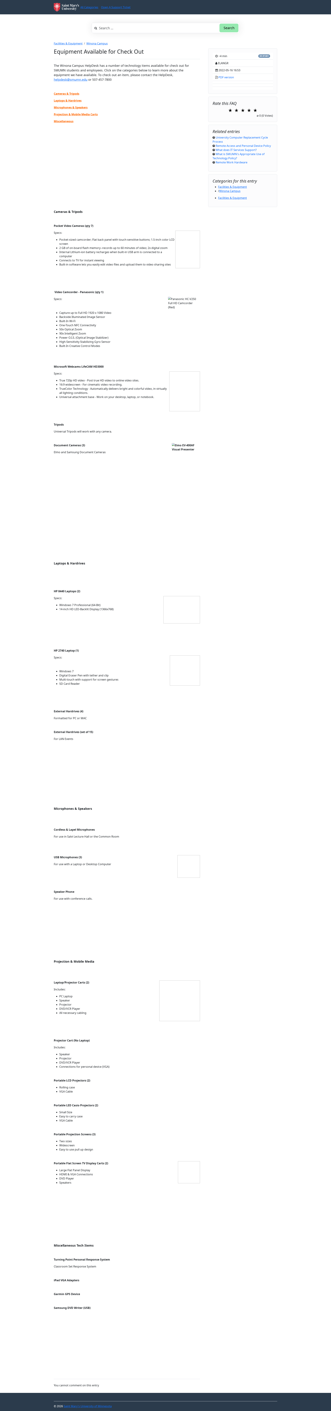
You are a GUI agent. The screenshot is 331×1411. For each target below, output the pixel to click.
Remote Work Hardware (231, 162)
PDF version (226, 77)
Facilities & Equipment (68, 43)
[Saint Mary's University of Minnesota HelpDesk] (66, 7)
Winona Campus (97, 43)
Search (229, 28)
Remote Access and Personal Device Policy (243, 146)
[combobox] (165, 28)
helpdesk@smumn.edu (70, 79)
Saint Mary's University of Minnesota (88, 1406)
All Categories (89, 7)
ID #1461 (264, 56)
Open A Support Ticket (116, 7)
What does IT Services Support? (236, 150)
